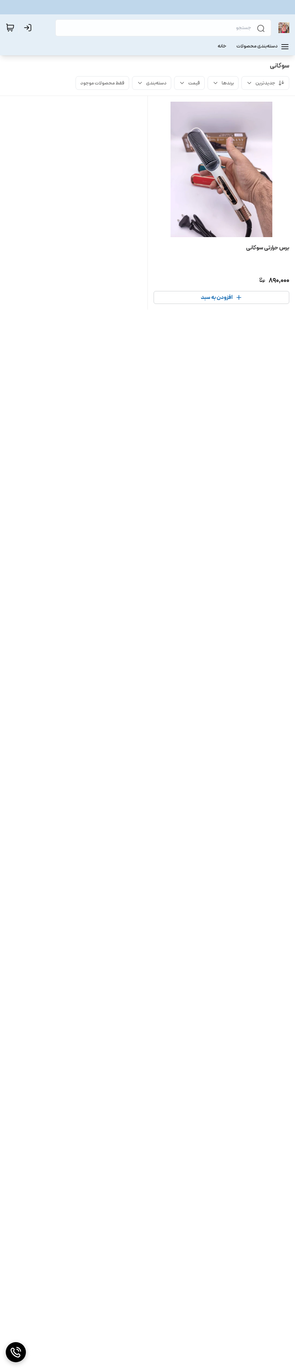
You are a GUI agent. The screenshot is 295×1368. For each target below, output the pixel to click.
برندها (228, 83)
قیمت (194, 83)
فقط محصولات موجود (102, 83)
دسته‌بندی (156, 83)
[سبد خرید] (10, 27)
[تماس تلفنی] (16, 1352)
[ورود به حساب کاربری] (29, 27)
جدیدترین (265, 83)
